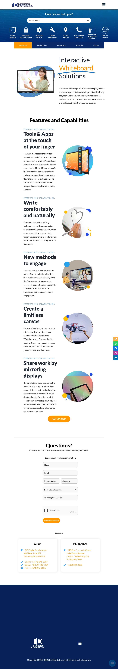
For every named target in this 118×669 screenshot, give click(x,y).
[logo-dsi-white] (38, 639)
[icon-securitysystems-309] (25, 26)
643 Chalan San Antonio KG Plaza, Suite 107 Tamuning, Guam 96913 (33, 553)
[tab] (23, 45)
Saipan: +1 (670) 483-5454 (36, 565)
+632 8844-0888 (74, 565)
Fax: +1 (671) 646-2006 (35, 568)
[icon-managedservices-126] (39, 26)
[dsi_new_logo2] (22, 4)
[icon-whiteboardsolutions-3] (92, 26)
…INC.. (56, 641)
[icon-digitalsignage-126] (12, 26)
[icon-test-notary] (105, 26)
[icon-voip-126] (78, 26)
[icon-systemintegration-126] (52, 26)
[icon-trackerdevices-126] (65, 26)
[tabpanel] (59, 242)
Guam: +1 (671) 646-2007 (35, 561)
